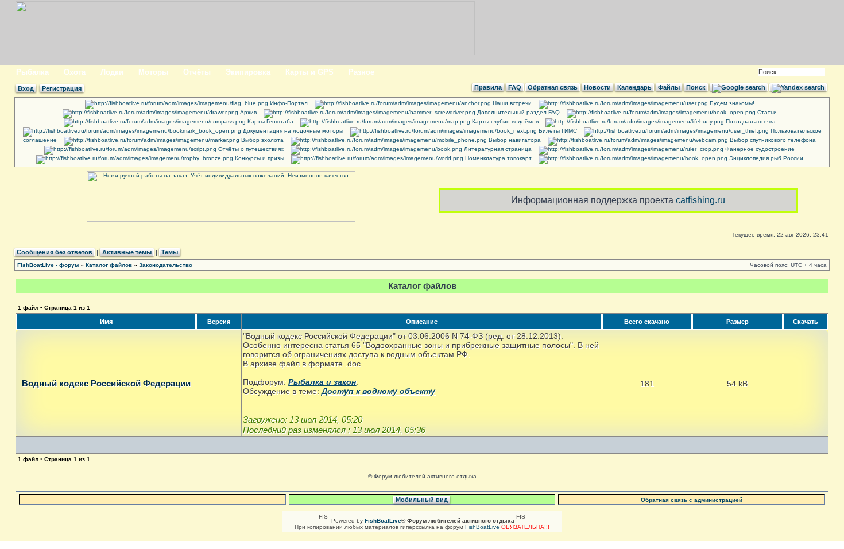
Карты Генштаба (269, 121)
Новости (597, 87)
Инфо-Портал (288, 103)
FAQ (514, 87)
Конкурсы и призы (258, 158)
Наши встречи (511, 103)
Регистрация (62, 88)
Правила (488, 87)
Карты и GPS (309, 72)
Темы (169, 252)
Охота (75, 72)
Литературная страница (497, 149)
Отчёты (197, 72)
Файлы (669, 87)
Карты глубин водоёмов (504, 121)
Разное (361, 72)
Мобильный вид (422, 499)
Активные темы (127, 252)
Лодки (111, 72)
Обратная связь (553, 87)
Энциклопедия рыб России (765, 158)
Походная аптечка (750, 121)
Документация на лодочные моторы (292, 130)
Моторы (153, 72)
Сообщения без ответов (54, 252)
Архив (247, 112)
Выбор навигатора (514, 140)
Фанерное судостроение (759, 149)
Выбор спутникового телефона (772, 140)
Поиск (696, 87)
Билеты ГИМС (557, 130)
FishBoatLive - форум (48, 265)
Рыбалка (32, 72)
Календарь (634, 87)
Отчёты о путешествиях (250, 149)
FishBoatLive (482, 527)
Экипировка (248, 72)
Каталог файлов (109, 265)
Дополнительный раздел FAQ (517, 112)
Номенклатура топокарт (497, 158)
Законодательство (165, 265)
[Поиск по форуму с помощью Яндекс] (798, 87)
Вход (26, 88)
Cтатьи (766, 112)
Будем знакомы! (731, 103)
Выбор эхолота (261, 140)
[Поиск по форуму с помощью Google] (739, 87)
